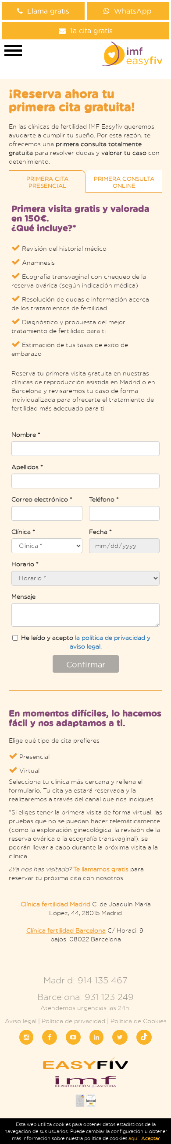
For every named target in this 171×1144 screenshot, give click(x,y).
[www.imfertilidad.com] (85, 1084)
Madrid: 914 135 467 (85, 980)
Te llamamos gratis (100, 869)
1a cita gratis (91, 30)
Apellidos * (27, 466)
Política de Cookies (138, 1021)
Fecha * (100, 531)
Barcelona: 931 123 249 (85, 996)
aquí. (134, 1138)
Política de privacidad (73, 1021)
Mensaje (23, 596)
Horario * (25, 564)
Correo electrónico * (41, 499)
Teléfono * (104, 499)
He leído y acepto (85, 642)
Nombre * (25, 434)
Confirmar (85, 664)
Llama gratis (48, 10)
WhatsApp (133, 10)
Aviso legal (20, 1021)
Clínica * (23, 531)
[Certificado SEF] (91, 1103)
